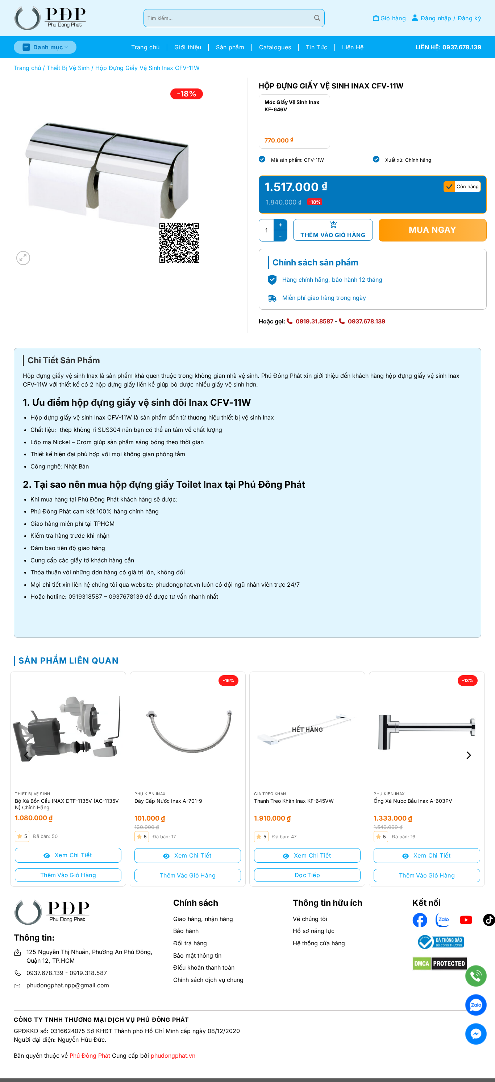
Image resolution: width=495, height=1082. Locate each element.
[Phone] (476, 976)
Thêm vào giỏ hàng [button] (68, 875)
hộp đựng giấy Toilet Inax (165, 484)
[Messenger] (476, 1034)
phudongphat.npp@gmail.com (67, 985)
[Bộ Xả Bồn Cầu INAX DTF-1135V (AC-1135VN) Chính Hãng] (68, 729)
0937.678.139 (366, 321)
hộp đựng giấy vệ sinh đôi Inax (139, 402)
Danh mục (48, 47)
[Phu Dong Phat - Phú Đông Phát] (50, 18)
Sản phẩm (230, 47)
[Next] (467, 755)
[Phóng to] (23, 258)
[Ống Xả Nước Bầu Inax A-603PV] (426, 729)
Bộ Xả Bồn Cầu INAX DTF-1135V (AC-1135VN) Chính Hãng (67, 804)
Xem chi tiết (72, 855)
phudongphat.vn (177, 584)
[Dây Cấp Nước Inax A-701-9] (187, 729)
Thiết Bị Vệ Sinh (68, 67)
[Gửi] (317, 18)
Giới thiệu (187, 47)
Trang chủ (145, 47)
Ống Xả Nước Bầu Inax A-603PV (413, 801)
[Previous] (27, 755)
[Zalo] (476, 1005)
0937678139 (126, 596)
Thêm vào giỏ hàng (332, 235)
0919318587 (85, 596)
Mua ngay (433, 230)
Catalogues (275, 47)
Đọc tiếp (307, 875)
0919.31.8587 (314, 321)
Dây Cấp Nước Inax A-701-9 (168, 801)
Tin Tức (316, 47)
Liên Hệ (352, 47)
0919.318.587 (88, 972)
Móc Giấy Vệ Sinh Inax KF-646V (292, 105)
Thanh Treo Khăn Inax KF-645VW (294, 801)
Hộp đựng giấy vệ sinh (54, 375)
